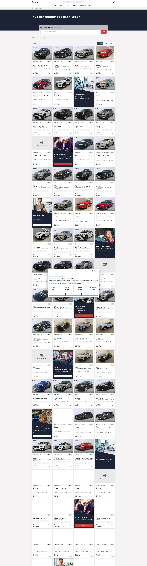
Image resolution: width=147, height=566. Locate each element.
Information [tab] (73, 274)
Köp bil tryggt (58, 367)
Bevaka (101, 43)
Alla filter (36, 37)
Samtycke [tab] (56, 274)
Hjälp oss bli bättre (39, 215)
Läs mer (63, 164)
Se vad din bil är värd (84, 315)
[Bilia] (35, 2)
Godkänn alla (90, 294)
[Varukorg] (114, 2)
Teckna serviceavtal (60, 154)
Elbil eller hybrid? (38, 426)
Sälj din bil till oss (80, 306)
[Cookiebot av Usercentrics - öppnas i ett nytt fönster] (93, 271)
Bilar (32, 8)
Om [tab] (90, 274)
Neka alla (57, 294)
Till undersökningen (42, 225)
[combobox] (70, 32)
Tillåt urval (73, 294)
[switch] (67, 289)
